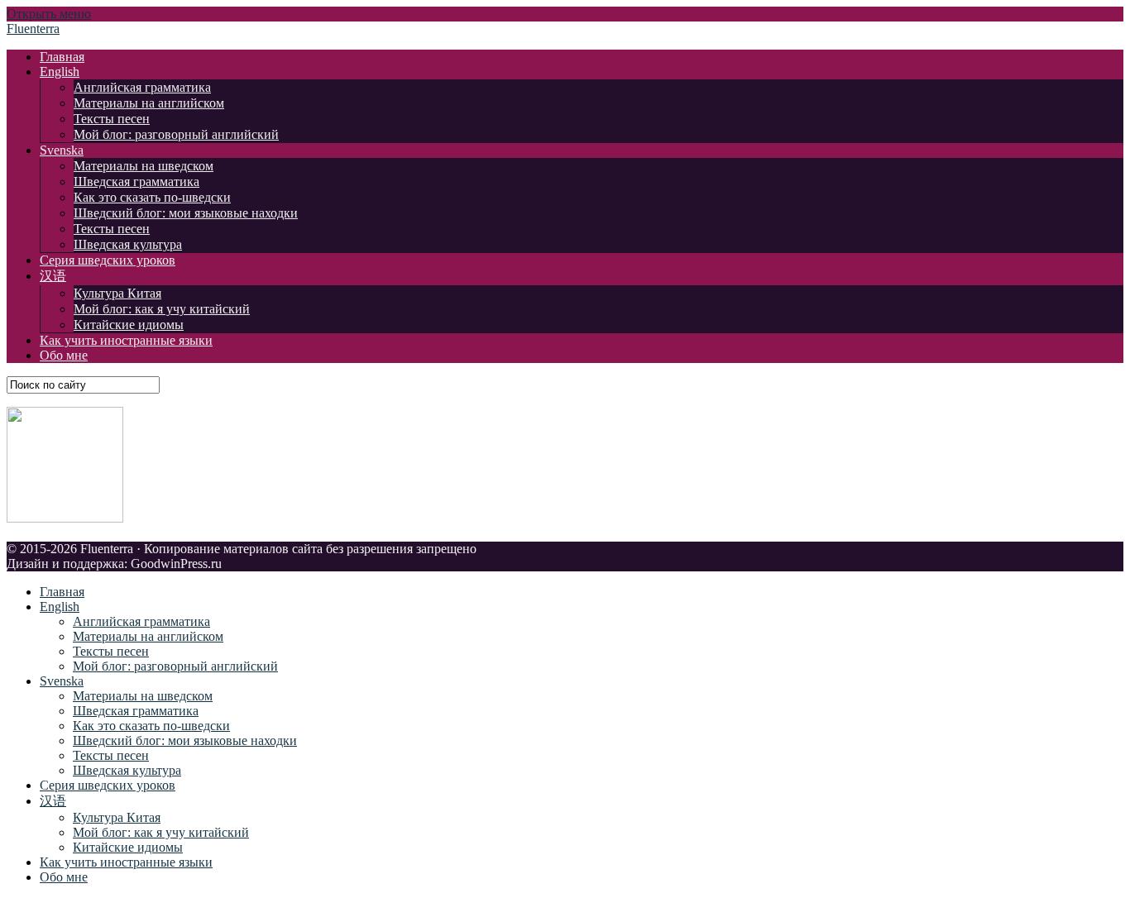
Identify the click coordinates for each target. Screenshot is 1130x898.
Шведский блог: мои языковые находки (186, 213)
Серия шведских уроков (107, 260)
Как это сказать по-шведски (152, 197)
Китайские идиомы (129, 325)
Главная (62, 57)
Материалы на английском (149, 103)
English (59, 71)
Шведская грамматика (136, 181)
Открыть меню (49, 14)
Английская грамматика (142, 87)
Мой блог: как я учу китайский (162, 309)
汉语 (53, 276)
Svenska (62, 150)
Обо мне (64, 355)
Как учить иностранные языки (126, 340)
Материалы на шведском (143, 166)
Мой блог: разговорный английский (176, 134)
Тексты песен (112, 119)
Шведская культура (128, 244)
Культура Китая (117, 293)
